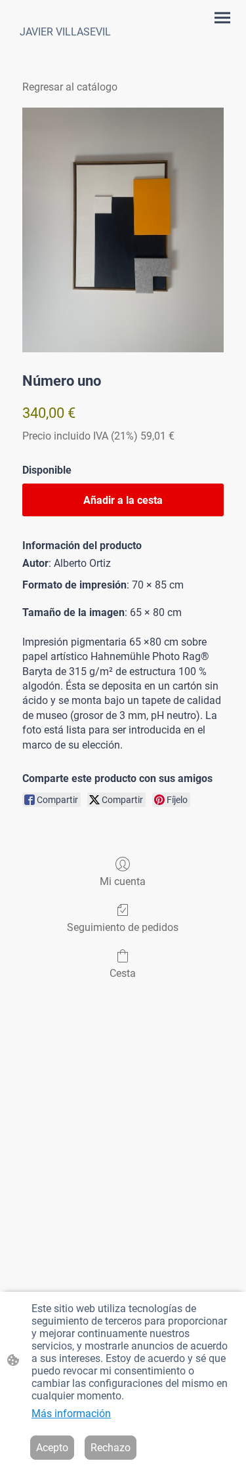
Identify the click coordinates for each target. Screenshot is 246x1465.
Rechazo (111, 1447)
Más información (71, 1413)
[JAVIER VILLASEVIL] (67, 53)
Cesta (123, 973)
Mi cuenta (123, 881)
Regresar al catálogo (69, 87)
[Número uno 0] (123, 230)
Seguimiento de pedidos (122, 927)
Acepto (52, 1447)
